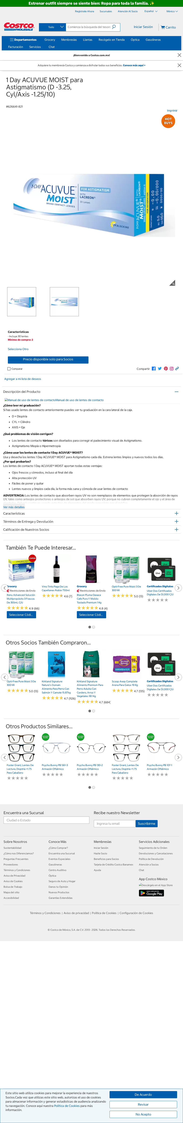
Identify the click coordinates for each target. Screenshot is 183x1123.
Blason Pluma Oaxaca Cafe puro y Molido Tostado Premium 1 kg (89, 651)
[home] (19, 26)
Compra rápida (57, 407)
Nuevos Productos (59, 1024)
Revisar (143, 1104)
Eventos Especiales (59, 991)
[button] (116, 26)
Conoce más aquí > (134, 65)
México (171, 11)
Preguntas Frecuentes (16, 991)
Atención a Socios (149, 997)
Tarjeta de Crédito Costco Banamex (113, 997)
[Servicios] (41, 47)
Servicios (35, 47)
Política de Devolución (151, 991)
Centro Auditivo (57, 1002)
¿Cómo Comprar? (58, 980)
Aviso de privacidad (76, 1045)
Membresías (69, 39)
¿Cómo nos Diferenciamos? (19, 985)
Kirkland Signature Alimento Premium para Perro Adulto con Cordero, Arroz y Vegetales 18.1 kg (90, 770)
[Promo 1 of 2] (89, 698)
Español (149, 11)
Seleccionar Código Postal (22, 672)
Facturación (15, 47)
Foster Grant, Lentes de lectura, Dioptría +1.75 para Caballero (20, 880)
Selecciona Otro (18, 386)
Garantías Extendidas (61, 1030)
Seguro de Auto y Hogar (62, 1013)
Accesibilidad (11, 1030)
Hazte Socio (100, 985)
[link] (154, 416)
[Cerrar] (179, 55)
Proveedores (11, 997)
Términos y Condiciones (17, 1002)
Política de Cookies (67, 1106)
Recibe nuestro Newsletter (117, 945)
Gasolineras (153, 39)
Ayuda (97, 1002)
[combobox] (52, 27)
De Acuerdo (143, 1095)
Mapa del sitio (11, 1024)
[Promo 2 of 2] (93, 698)
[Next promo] (178, 647)
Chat (52, 47)
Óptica (135, 39)
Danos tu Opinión (58, 1019)
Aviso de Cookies (13, 1013)
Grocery (49, 39)
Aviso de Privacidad (14, 1008)
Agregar (56, 670)
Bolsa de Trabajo (13, 1019)
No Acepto (143, 1114)
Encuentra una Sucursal (24, 945)
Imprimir (172, 110)
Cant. (9, 397)
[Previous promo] (4, 647)
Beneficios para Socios (106, 991)
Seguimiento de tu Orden (153, 980)
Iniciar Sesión (143, 27)
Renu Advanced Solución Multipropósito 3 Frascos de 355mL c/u (21, 656)
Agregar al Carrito (57, 397)
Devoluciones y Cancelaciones (156, 985)
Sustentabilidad (12, 980)
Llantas (87, 39)
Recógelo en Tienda (112, 39)
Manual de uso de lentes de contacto (80, 447)
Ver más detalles (14, 554)
